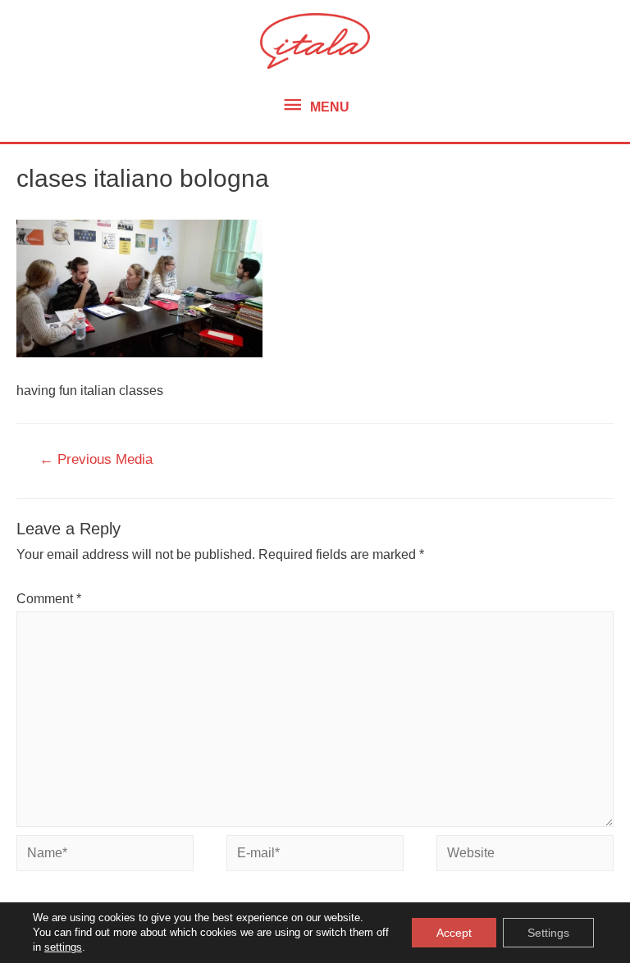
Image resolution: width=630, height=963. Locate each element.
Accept (454, 932)
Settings (548, 932)
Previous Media (96, 459)
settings (63, 947)
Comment (48, 599)
